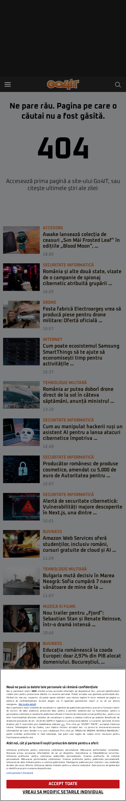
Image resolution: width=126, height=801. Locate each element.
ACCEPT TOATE (63, 784)
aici (63, 724)
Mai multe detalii (27, 704)
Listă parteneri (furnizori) (20, 773)
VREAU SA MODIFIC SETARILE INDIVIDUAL (63, 792)
